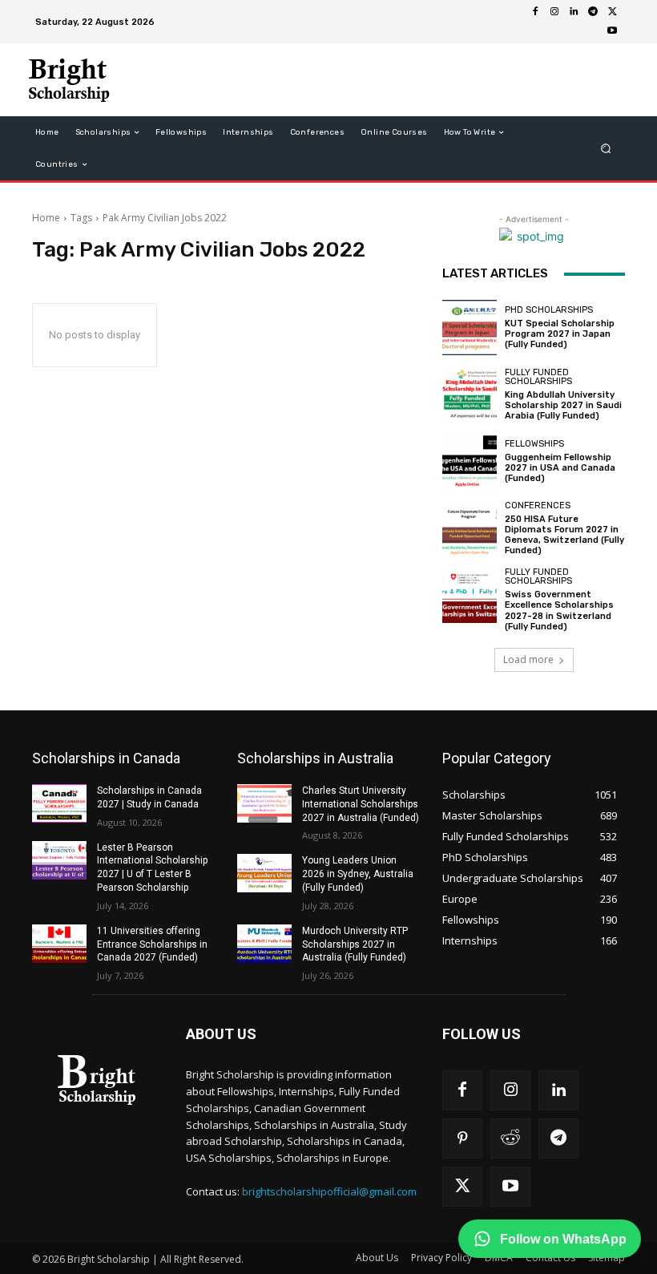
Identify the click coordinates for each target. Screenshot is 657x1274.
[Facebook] (535, 12)
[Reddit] (510, 1138)
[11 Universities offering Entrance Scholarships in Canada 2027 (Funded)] (59, 943)
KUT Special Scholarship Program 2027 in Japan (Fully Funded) (560, 334)
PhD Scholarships (549, 309)
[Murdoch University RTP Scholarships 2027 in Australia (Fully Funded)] (264, 943)
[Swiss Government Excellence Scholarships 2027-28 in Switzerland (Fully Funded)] (469, 595)
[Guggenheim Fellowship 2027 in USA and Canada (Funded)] (469, 461)
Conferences (537, 505)
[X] (612, 12)
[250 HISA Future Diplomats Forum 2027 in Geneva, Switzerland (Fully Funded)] (469, 528)
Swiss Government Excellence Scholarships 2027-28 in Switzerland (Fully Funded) (559, 610)
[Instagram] (554, 12)
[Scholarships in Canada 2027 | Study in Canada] (59, 803)
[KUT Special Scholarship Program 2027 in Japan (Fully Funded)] (469, 327)
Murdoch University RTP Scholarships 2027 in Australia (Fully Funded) (355, 944)
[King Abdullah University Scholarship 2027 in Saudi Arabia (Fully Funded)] (469, 394)
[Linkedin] (573, 12)
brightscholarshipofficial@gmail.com (329, 1191)
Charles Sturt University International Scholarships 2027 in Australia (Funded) (360, 804)
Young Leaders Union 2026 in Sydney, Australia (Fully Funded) (357, 874)
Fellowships (534, 443)
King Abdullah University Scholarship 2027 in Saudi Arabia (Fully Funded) (563, 405)
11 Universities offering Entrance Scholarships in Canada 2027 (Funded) (152, 944)
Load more (528, 659)
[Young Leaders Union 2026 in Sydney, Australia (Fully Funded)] (264, 873)
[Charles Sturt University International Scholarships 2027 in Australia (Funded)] (264, 803)
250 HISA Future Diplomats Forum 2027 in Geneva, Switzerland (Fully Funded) (564, 535)
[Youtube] (612, 31)
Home (46, 217)
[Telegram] (593, 12)
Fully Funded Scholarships (538, 377)
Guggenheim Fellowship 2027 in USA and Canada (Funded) (560, 467)
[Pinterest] (462, 1138)
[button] (606, 148)
